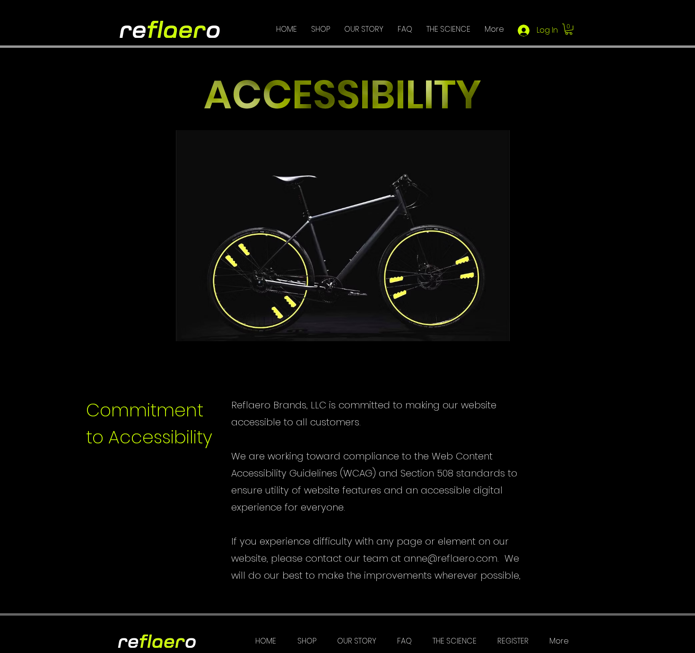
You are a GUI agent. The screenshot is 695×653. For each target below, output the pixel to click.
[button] (568, 29)
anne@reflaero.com (450, 558)
